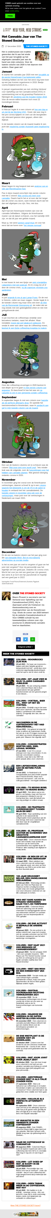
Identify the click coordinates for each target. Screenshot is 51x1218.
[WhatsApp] (32, 639)
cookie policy (14, 11)
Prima (10, 16)
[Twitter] (25, 639)
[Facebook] (18, 639)
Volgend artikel (25, 647)
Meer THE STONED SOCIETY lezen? (25, 1205)
